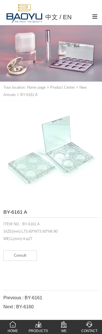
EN (67, 17)
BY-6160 (25, 306)
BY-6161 (33, 297)
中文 (51, 17)
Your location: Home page (25, 87)
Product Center (62, 87)
